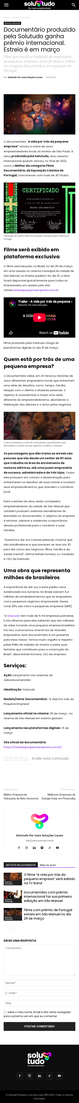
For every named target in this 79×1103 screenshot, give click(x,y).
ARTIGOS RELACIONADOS (21, 865)
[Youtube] (59, 848)
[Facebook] (19, 85)
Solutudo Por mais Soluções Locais (25, 77)
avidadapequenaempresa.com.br (35, 290)
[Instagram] (28, 848)
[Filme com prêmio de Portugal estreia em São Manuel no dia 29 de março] (13, 914)
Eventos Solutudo (21, 17)
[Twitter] (27, 85)
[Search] (74, 5)
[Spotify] (43, 848)
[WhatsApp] (44, 85)
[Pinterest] (36, 85)
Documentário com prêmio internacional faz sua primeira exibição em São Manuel (48, 896)
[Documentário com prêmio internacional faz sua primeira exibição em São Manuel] (13, 896)
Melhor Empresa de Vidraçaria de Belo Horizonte (21, 796)
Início (6, 17)
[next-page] (12, 928)
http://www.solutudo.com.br (39, 840)
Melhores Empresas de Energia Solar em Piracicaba (58, 796)
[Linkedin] (36, 848)
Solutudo (13, 616)
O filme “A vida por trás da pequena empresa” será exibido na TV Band (49, 878)
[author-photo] (39, 830)
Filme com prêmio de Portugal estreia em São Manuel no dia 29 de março (48, 914)
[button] (6, 5)
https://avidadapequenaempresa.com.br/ (33, 747)
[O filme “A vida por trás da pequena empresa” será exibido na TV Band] (13, 879)
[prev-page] (6, 928)
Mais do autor (48, 865)
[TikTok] (51, 848)
